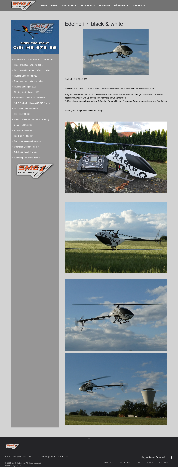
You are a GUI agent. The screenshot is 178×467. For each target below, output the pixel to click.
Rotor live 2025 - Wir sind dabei (28, 81)
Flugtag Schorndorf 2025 (25, 75)
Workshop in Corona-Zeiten (27, 157)
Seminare (104, 5)
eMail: (53, 457)
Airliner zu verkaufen (23, 130)
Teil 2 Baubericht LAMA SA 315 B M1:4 (32, 103)
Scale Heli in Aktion (23, 124)
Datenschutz (166, 463)
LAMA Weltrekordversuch (26, 108)
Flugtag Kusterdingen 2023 (26, 92)
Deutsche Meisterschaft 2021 (27, 141)
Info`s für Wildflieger (23, 135)
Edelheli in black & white (25, 152)
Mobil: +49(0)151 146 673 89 (18, 457)
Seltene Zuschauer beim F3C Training (31, 119)
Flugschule (69, 5)
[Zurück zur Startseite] (24, 5)
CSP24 (18, 465)
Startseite (109, 463)
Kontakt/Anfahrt (145, 463)
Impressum (138, 5)
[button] (89, 438)
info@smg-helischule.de (56, 457)
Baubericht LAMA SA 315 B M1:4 (29, 97)
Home (44, 5)
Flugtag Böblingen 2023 (25, 86)
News (54, 5)
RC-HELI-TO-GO (22, 113)
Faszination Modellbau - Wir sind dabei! (32, 70)
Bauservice (88, 5)
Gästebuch (121, 5)
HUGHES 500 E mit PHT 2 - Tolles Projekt (33, 59)
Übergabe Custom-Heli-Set (26, 146)
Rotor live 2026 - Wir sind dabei (28, 64)
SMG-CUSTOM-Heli (102, 88)
